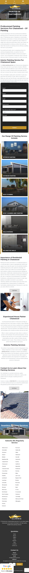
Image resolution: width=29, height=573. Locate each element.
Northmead (4, 492)
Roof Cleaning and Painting (13, 213)
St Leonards (18, 492)
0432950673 (14, 554)
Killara (17, 473)
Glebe (17, 452)
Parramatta (4, 499)
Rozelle (17, 485)
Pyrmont (4, 506)
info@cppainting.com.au (14, 558)
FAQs (14, 539)
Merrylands (4, 485)
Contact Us (14, 434)
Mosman (4, 487)
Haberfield (18, 466)
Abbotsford (4, 448)
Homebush (18, 469)
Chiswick (4, 466)
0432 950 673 (13, 381)
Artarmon (4, 452)
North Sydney (5, 494)
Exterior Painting (9, 176)
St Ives (17, 489)
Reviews (14, 541)
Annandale (4, 450)
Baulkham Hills (5, 459)
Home (14, 534)
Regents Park (18, 478)
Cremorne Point (5, 469)
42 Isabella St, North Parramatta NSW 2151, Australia (14, 561)
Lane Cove (18, 475)
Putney (3, 503)
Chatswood (4, 464)
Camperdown (5, 462)
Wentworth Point (19, 499)
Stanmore (18, 494)
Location (14, 544)
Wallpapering (8, 232)
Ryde (17, 487)
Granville (17, 457)
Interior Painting (9, 157)
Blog (15, 542)
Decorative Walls (9, 251)
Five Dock (18, 448)
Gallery (14, 537)
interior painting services (7, 65)
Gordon (17, 462)
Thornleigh (18, 496)
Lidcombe (4, 482)
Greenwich (18, 459)
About (14, 536)
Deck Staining (8, 195)
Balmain (3, 457)
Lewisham (4, 480)
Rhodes (17, 480)
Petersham (4, 501)
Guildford (18, 464)
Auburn (3, 455)
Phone (14, 3)
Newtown (4, 489)
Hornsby (17, 471)
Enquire (19, 564)
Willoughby (18, 501)
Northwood (4, 496)
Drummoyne (4, 473)
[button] (7, 568)
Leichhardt (4, 478)
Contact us (14, 545)
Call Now (14, 291)
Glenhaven (18, 455)
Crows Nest (4, 471)
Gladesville (18, 450)
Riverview (18, 482)
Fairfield (3, 475)
